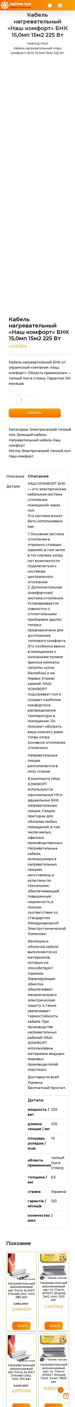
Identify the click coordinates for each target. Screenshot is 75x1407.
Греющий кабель (31, 435)
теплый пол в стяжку (57, 1163)
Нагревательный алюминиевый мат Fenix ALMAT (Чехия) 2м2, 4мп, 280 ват (21, 1290)
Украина (58, 1192)
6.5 (53, 1177)
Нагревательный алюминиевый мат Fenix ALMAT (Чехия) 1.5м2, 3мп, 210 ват (21, 1372)
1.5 (53, 1138)
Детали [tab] (13, 486)
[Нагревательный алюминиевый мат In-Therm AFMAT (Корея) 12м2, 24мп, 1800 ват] (54, 1348)
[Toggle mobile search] (66, 5)
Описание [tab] (14, 476)
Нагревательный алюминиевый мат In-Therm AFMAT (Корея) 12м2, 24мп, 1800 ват (53, 1373)
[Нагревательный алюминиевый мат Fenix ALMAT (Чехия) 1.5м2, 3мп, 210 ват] (21, 1348)
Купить (34, 413)
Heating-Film (37, 43)
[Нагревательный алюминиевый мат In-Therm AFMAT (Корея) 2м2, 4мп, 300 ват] (54, 1266)
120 (54, 1201)
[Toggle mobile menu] (71, 5)
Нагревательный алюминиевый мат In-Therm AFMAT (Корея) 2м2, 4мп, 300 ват (53, 1291)
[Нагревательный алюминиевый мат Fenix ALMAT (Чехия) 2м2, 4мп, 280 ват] (21, 1266)
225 (54, 1110)
